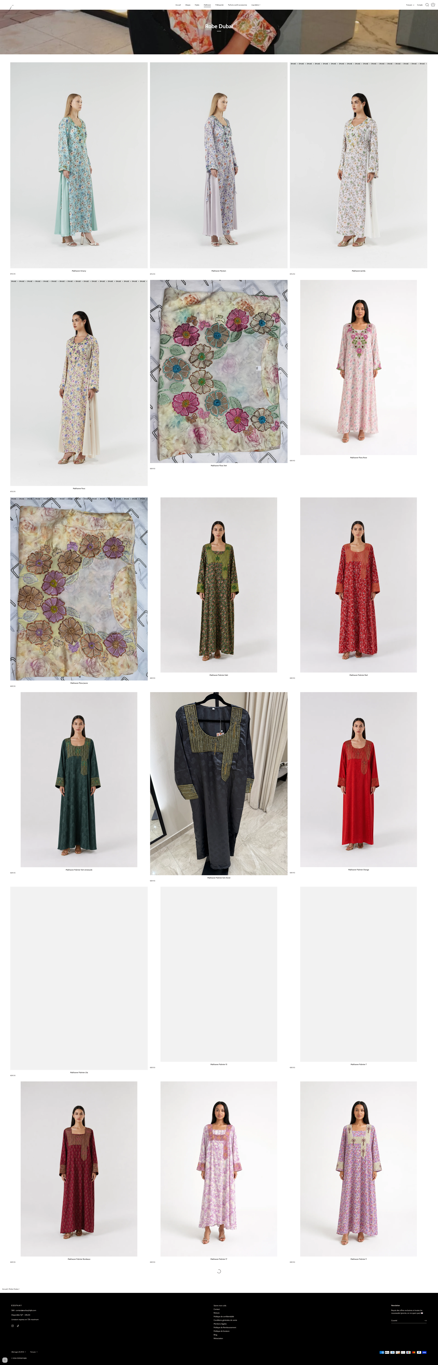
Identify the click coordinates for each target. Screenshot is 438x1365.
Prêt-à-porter (219, 5)
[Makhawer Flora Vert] (218, 371)
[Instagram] (12, 1326)
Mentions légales (220, 1324)
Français (409, 5)
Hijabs (197, 5)
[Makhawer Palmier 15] (218, 974)
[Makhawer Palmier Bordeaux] (79, 1169)
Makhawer (207, 5)
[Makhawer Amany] (79, 165)
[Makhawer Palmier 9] (358, 1169)
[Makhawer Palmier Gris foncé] (218, 783)
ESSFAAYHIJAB (21, 1358)
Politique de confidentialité (224, 1316)
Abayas (187, 5)
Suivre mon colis (220, 1306)
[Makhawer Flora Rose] (358, 367)
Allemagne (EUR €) (17, 1352)
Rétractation (218, 1338)
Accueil (178, 5)
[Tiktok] (18, 1326)
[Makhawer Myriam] (218, 165)
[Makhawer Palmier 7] (358, 974)
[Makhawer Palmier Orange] (358, 779)
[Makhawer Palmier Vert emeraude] (79, 779)
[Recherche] (427, 4)
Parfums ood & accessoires (237, 5)
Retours (217, 1313)
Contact (217, 1309)
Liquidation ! (256, 5)
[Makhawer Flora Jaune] (79, 589)
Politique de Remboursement (225, 1327)
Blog (215, 1335)
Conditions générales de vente (225, 1320)
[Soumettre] (425, 1320)
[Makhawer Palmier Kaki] (218, 585)
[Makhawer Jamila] (358, 165)
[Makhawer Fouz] (79, 383)
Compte (419, 5)
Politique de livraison (221, 1331)
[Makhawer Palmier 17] (218, 1169)
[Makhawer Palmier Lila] (79, 978)
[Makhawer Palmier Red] (358, 585)
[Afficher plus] (219, 1271)
